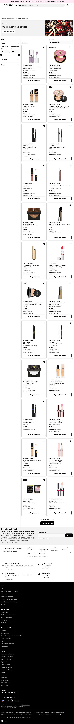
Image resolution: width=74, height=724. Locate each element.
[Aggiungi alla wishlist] (44, 47)
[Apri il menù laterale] (2, 5)
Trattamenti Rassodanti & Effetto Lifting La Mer (43, 549)
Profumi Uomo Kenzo (32, 556)
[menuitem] (67, 5)
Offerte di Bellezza (26, 705)
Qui (2, 706)
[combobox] (61, 42)
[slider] (1, 55)
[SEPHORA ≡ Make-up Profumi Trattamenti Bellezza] (10, 5)
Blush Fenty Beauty (66, 552)
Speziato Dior (42, 553)
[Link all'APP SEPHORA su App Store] (15, 700)
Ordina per (52, 39)
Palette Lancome (54, 550)
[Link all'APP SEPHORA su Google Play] (6, 700)
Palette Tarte (53, 547)
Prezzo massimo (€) (15, 47)
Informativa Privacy (15, 537)
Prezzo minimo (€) (5, 47)
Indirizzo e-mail (42, 532)
